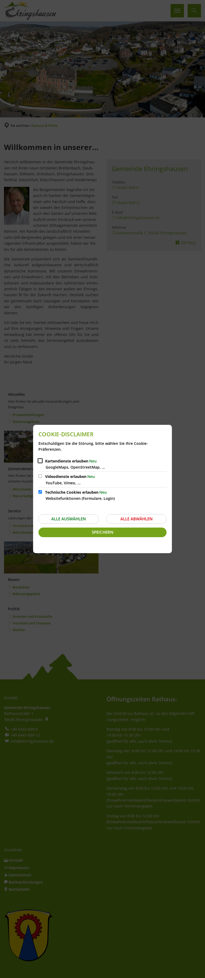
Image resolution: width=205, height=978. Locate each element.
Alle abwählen (136, 518)
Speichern (102, 532)
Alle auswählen (68, 518)
